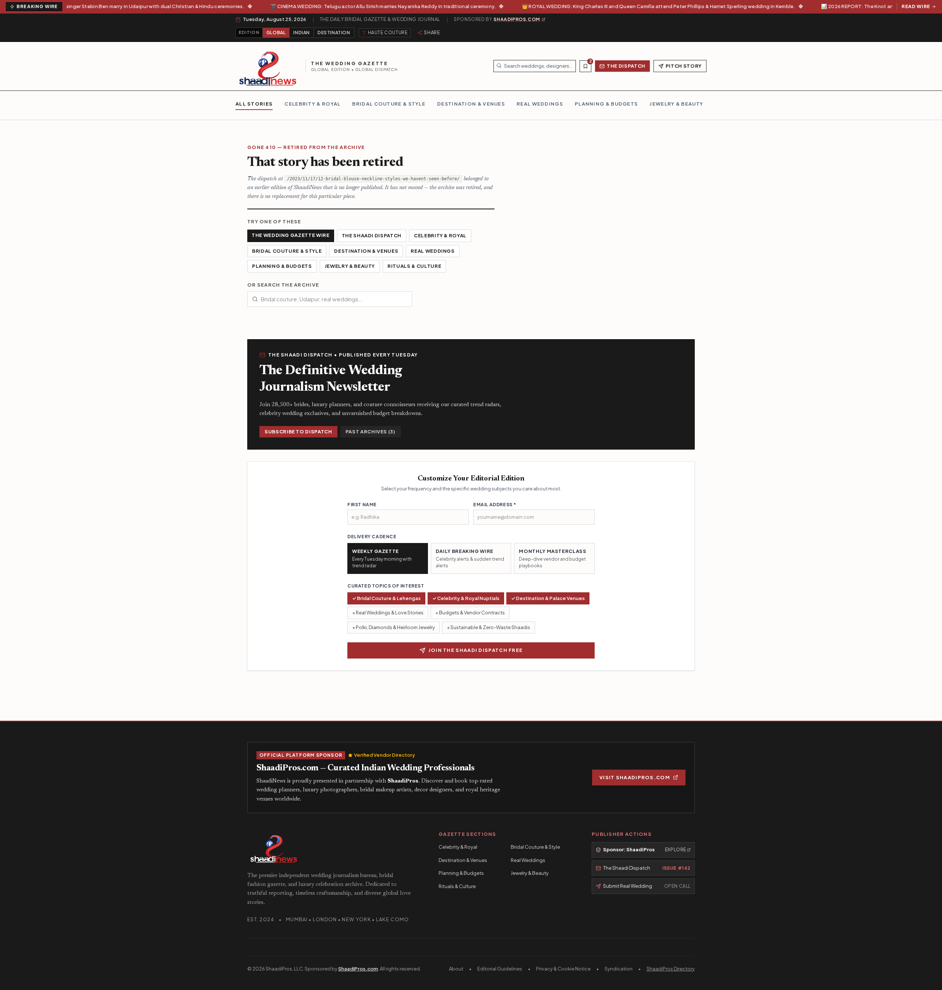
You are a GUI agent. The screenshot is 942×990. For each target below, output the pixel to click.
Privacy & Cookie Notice (563, 969)
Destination (334, 32)
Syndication (619, 969)
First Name (362, 504)
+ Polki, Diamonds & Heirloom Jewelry (393, 627)
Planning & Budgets (282, 266)
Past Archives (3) (371, 431)
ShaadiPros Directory (671, 969)
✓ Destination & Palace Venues (548, 598)
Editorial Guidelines (499, 969)
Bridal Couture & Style (287, 251)
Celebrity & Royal (440, 235)
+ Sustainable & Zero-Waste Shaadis (488, 627)
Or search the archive (283, 285)
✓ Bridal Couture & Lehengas (386, 598)
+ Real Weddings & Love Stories (388, 612)
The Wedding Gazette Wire (291, 235)
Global (276, 32)
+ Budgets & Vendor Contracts (470, 612)
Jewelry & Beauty (350, 266)
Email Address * (494, 504)
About (456, 969)
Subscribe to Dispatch (298, 431)
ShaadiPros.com (358, 969)
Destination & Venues (366, 251)
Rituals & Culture (414, 266)
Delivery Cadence (372, 536)
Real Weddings (432, 251)
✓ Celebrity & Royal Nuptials (465, 598)
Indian (301, 32)
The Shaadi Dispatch (371, 235)
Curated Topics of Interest (385, 586)
